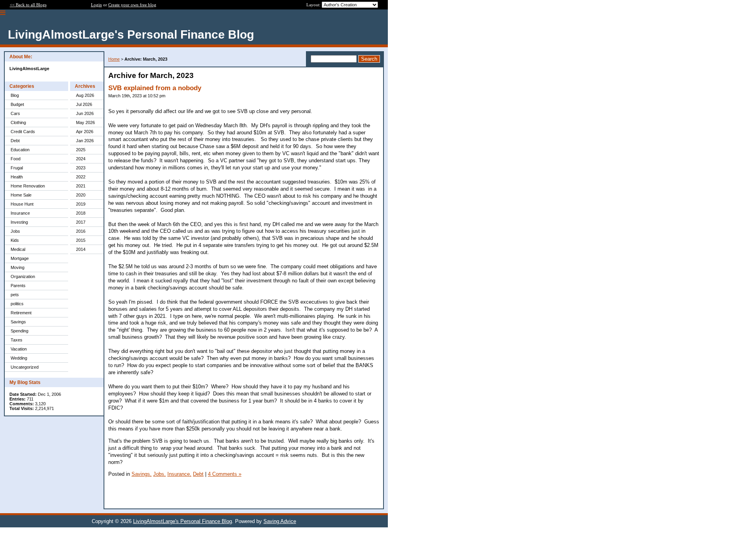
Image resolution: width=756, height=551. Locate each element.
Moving (17, 267)
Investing (19, 222)
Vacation (19, 349)
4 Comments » (224, 474)
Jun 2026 (85, 113)
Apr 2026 (84, 131)
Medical (18, 249)
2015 (80, 240)
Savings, (142, 474)
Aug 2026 (85, 95)
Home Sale (21, 195)
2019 (80, 204)
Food (15, 158)
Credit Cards (23, 131)
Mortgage (20, 258)
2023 (80, 167)
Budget (17, 104)
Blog (15, 95)
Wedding (19, 358)
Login (96, 4)
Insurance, (179, 474)
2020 (80, 195)
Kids (15, 240)
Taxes (16, 340)
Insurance (20, 213)
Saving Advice (279, 521)
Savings (18, 321)
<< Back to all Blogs (28, 4)
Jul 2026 (84, 104)
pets (15, 294)
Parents (18, 285)
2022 (80, 176)
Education (20, 149)
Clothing (18, 122)
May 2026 (85, 122)
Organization (23, 276)
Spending (19, 330)
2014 (80, 249)
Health (17, 176)
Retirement (21, 312)
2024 (80, 158)
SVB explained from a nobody (154, 88)
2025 (80, 149)
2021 (80, 186)
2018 (80, 213)
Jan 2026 (85, 140)
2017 (80, 222)
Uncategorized (25, 367)
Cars (15, 113)
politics (17, 303)
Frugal (17, 167)
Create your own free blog (132, 4)
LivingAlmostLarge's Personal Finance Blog (182, 521)
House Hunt (22, 204)
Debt (15, 140)
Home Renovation (28, 186)
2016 (80, 231)
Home (114, 59)
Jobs (15, 231)
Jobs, (159, 474)
